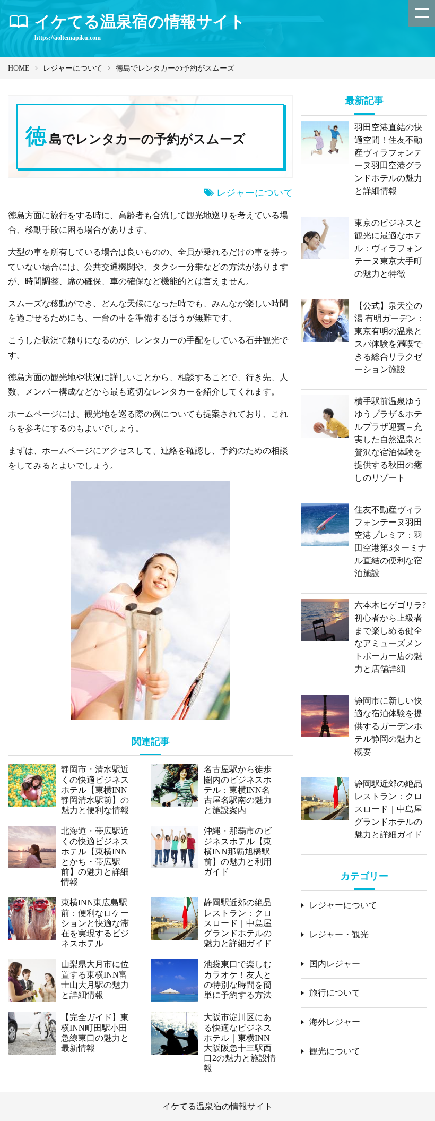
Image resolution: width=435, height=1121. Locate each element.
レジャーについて (72, 68)
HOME (19, 68)
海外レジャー (334, 1021)
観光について (334, 1051)
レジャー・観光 (339, 934)
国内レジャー (334, 963)
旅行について (334, 992)
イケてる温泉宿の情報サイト (217, 1106)
